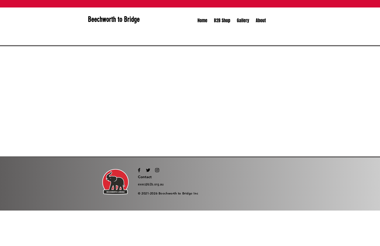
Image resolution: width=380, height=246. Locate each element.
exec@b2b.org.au (151, 184)
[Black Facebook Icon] (139, 170)
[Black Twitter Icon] (148, 170)
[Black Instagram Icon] (157, 170)
